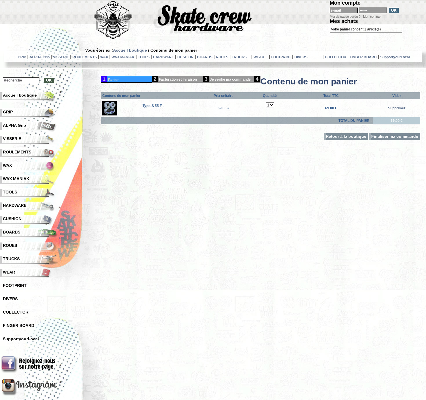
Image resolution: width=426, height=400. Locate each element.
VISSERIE (61, 57)
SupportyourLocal (395, 57)
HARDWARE (163, 57)
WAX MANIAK (123, 57)
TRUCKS (239, 57)
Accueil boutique (130, 50)
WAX (104, 57)
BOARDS (204, 57)
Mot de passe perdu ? (345, 16)
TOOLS (144, 57)
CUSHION (185, 57)
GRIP (22, 57)
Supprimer (396, 108)
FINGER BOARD (363, 57)
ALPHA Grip (40, 57)
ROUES (222, 57)
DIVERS (300, 57)
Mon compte (372, 16)
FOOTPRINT (281, 57)
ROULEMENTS (84, 57)
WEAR (259, 57)
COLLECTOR (335, 57)
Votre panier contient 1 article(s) (356, 29)
